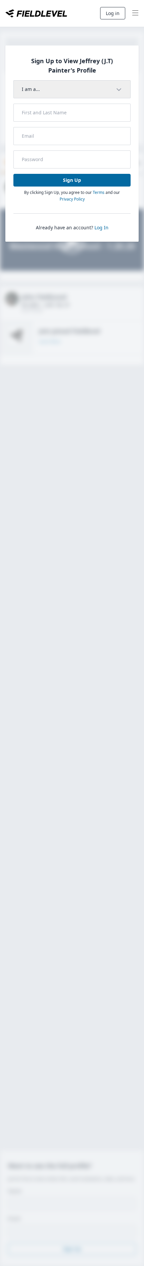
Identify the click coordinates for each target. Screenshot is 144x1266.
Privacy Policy (72, 199)
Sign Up (72, 180)
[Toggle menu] (135, 13)
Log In (101, 227)
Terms (98, 192)
